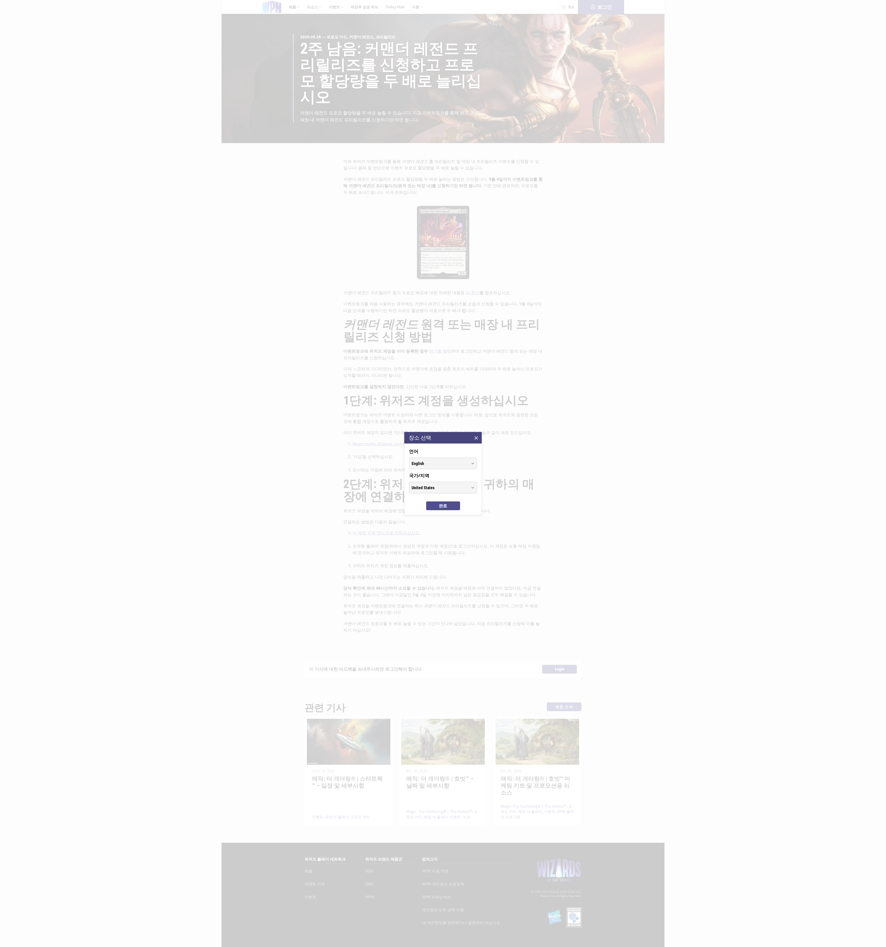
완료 (443, 505)
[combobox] (438, 463)
